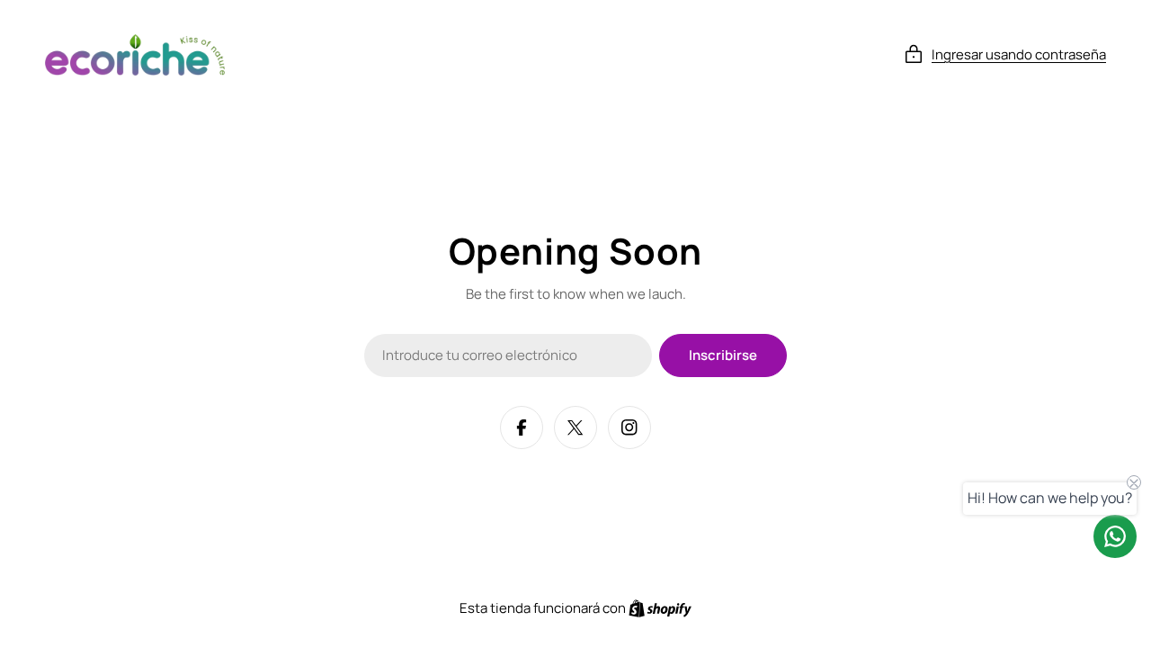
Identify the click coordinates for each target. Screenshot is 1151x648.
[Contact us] (1115, 536)
